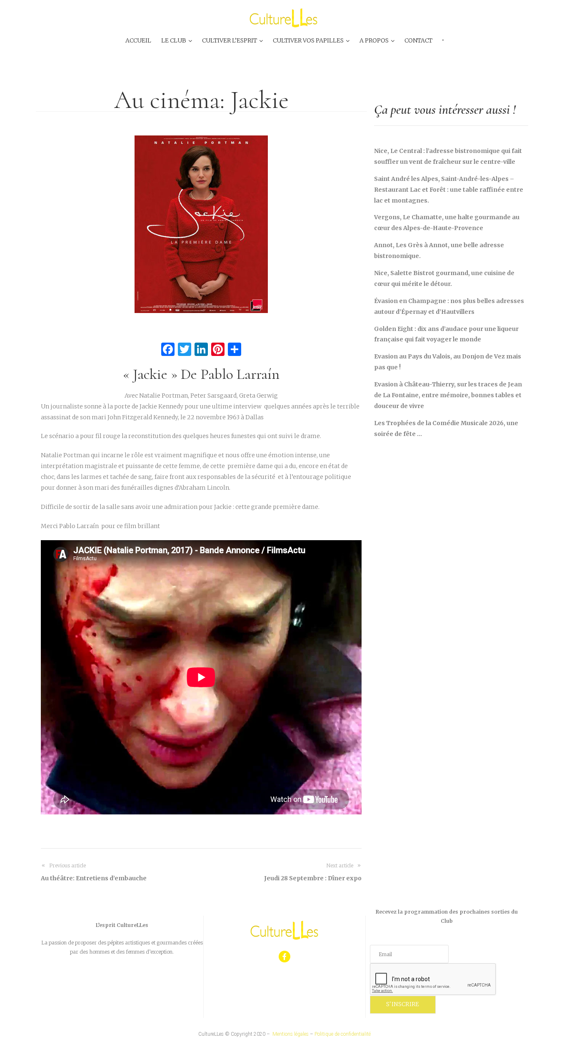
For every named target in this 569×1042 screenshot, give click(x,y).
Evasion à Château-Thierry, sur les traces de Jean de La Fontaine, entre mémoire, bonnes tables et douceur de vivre (448, 395)
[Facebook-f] (285, 957)
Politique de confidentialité (342, 1034)
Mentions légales (290, 1034)
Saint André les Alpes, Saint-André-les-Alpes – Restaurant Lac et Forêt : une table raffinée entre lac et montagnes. (448, 189)
